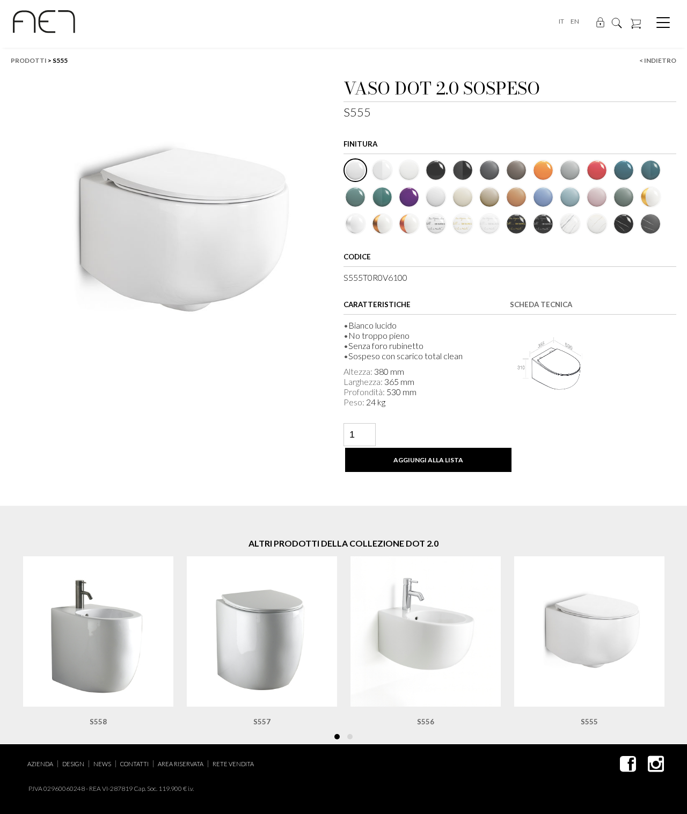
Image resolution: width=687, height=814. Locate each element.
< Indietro (657, 60)
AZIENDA (40, 763)
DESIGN (73, 763)
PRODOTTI (29, 60)
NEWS (102, 763)
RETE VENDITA (233, 763)
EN (575, 21)
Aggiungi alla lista (428, 460)
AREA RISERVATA (180, 763)
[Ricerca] (617, 22)
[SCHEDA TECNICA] (550, 364)
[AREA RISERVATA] (600, 22)
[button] (337, 736)
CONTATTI (134, 763)
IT (561, 21)
